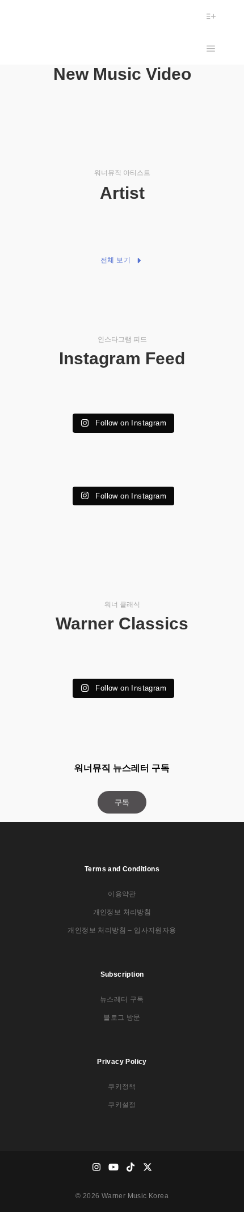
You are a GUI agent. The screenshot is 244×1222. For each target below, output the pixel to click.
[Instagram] (96, 1167)
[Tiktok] (130, 1167)
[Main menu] (211, 48)
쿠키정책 (122, 1087)
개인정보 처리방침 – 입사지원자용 (122, 930)
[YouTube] (113, 1167)
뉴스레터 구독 (122, 999)
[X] (147, 1167)
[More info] (211, 16)
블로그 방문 (121, 1017)
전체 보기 (115, 260)
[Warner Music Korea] (58, 32)
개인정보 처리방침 (122, 912)
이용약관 (122, 894)
